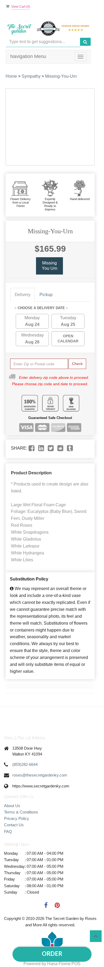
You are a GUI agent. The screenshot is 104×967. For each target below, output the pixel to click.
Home (11, 76)
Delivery (22, 294)
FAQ (8, 831)
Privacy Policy (16, 818)
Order (52, 954)
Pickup (46, 294)
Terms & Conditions (21, 812)
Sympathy (31, 76)
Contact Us (14, 825)
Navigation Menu (28, 56)
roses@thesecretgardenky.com (39, 775)
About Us (12, 805)
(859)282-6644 (25, 764)
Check (77, 364)
